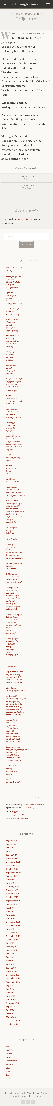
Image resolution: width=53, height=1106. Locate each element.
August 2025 (11, 841)
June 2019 (10, 908)
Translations (11, 1061)
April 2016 (10, 964)
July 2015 (10, 985)
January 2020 (12, 890)
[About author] (28, 1102)
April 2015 (10, 996)
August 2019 (11, 904)
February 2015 (12, 1003)
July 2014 (10, 1010)
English (27, 168)
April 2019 (10, 915)
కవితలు (8, 1071)
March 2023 (11, 855)
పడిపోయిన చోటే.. (23, 818)
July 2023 (10, 848)
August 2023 (11, 844)
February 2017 (12, 947)
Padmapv (10, 818)
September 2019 (13, 901)
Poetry (35, 168)
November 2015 (13, 978)
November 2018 (13, 926)
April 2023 (10, 851)
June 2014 (10, 1014)
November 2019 (13, 894)
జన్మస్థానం (15, 811)
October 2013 (12, 1024)
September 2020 (13, 873)
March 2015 (11, 1000)
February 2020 (12, 887)
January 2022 (12, 858)
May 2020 (10, 880)
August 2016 (11, 950)
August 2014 (11, 1007)
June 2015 (10, 989)
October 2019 (12, 897)
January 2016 (12, 971)
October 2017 (12, 940)
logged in (23, 219)
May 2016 (10, 961)
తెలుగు (8, 1075)
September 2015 (13, 982)
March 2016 (11, 968)
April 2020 (11, 883)
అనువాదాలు (10, 1064)
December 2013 (13, 1021)
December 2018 (13, 922)
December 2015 (13, 975)
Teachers (26, 187)
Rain (27, 178)
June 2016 (10, 957)
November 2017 (13, 936)
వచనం (8, 1078)
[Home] (23, 1102)
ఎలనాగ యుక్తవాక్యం (28, 808)
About (8, 1047)
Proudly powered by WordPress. (22, 1093)
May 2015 (10, 993)
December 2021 (13, 862)
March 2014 (11, 1017)
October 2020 (12, 869)
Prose (8, 1057)
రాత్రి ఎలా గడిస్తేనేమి (18, 815)
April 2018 (10, 929)
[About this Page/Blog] (33, 1102)
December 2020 (13, 865)
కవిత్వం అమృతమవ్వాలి (14, 268)
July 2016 (10, 954)
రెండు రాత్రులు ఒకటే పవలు (35, 804)
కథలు (8, 1068)
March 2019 (11, 918)
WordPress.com (32, 1096)
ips (7, 811)
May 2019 (10, 911)
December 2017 (13, 933)
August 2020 (11, 876)
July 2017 (10, 943)
